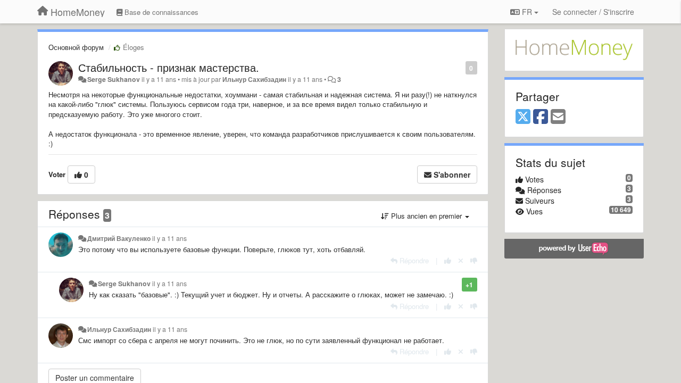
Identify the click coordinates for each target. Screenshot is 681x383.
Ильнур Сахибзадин (254, 79)
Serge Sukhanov (113, 79)
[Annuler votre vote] (460, 260)
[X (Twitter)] (523, 117)
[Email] (558, 117)
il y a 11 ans (169, 238)
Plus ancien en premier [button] (426, 216)
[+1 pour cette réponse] (447, 260)
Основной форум (76, 47)
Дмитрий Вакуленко (119, 238)
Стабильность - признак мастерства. (168, 67)
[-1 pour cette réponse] (473, 260)
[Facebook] (540, 117)
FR (527, 11)
